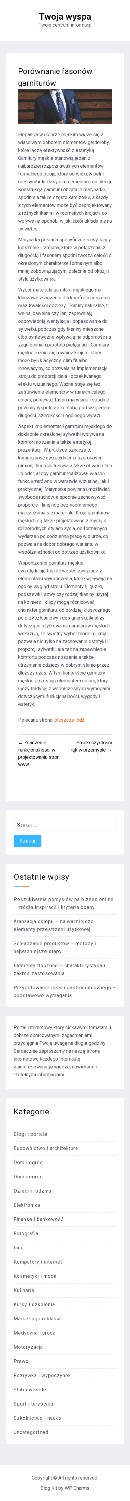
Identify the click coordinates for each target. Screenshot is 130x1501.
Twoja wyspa (65, 16)
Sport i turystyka (33, 1404)
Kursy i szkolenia (34, 1304)
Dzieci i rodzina (32, 1191)
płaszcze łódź (69, 720)
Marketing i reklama (37, 1319)
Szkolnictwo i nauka (37, 1418)
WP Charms (77, 1488)
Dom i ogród (28, 1162)
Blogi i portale (30, 1134)
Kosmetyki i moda (35, 1276)
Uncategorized (31, 1432)
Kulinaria (24, 1290)
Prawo (21, 1361)
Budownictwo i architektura (46, 1148)
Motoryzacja (28, 1347)
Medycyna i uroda (35, 1333)
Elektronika (27, 1205)
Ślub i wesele (30, 1390)
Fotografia (26, 1233)
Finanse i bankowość (38, 1219)
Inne (19, 1248)
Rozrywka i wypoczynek (42, 1375)
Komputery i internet (38, 1262)
